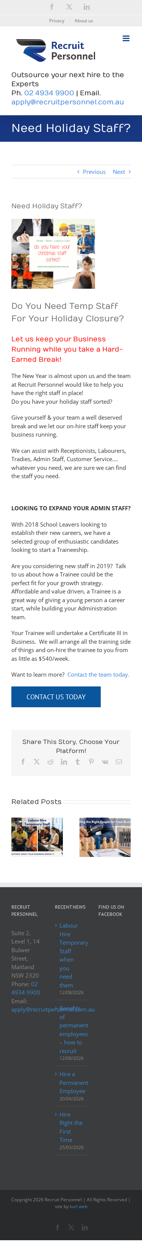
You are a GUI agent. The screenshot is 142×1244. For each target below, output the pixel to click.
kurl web (78, 1206)
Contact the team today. (98, 674)
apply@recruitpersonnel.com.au (67, 102)
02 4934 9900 (49, 93)
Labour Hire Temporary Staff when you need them (71, 955)
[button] (17, 837)
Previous (94, 171)
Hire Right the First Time (71, 1127)
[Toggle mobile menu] (127, 38)
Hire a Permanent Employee (71, 1082)
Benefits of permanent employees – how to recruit (71, 1029)
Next (119, 171)
